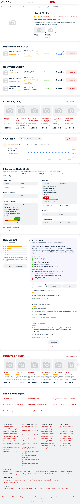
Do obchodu (71, 53)
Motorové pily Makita (46, 441)
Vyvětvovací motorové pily (10, 436)
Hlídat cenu (72, 138)
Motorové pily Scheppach (67, 438)
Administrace (29, 497)
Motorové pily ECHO (46, 438)
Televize (63, 471)
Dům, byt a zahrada (12, 6)
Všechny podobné (70, 101)
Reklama (75, 497)
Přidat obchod (6, 497)
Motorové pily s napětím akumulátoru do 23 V (64, 405)
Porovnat (60, 16)
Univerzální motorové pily (10, 451)
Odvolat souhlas (66, 497)
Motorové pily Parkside (47, 433)
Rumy (24, 474)
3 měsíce (28, 138)
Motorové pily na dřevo (9, 438)
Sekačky (40, 474)
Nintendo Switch (54, 471)
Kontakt (37, 498)
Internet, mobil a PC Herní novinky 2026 (14, 480)
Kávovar (69, 471)
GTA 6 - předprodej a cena (34, 480)
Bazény (61, 474)
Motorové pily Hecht (33, 398)
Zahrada (22, 6)
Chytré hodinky (7, 471)
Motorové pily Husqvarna (48, 429)
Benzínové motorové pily (10, 433)
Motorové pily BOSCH (66, 441)
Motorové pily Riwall (46, 448)
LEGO (37, 471)
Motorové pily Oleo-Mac (47, 436)
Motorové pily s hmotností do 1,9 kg (37, 404)
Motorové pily (45, 6)
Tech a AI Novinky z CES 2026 (11, 488)
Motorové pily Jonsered (66, 431)
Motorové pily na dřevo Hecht (36, 410)
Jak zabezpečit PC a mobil (10, 482)
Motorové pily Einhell (65, 443)
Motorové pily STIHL (46, 426)
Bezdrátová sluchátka (20, 471)
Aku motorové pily (8, 398)
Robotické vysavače (15, 474)
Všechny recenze (53, 346)
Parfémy (30, 474)
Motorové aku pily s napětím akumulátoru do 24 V (64, 399)
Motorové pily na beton (9, 441)
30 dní (21, 138)
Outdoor (54, 474)
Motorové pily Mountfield (47, 443)
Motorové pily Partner (66, 429)
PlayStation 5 (44, 471)
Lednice (5, 474)
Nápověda (15, 497)
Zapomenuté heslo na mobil (51, 480)
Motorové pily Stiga (65, 436)
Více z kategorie (70, 356)
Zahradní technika (31, 6)
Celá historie (37, 138)
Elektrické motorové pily (10, 431)
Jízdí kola (47, 474)
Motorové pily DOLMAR (66, 426)
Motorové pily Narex (65, 445)
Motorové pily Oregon (66, 448)
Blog (21, 497)
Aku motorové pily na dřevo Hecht (12, 410)
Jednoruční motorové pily (10, 429)
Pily (39, 6)
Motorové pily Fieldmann (48, 445)
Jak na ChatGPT (38, 488)
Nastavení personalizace (52, 497)
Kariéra (43, 498)
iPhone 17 (30, 471)
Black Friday (68, 474)
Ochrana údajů (39, 497)
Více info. (12, 260)
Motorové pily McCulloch (66, 433)
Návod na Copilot (27, 488)
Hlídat (67, 16)
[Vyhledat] (52, 2)
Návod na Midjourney (62, 488)
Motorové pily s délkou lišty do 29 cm (13, 404)
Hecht (22, 183)
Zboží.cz (3, 6)
